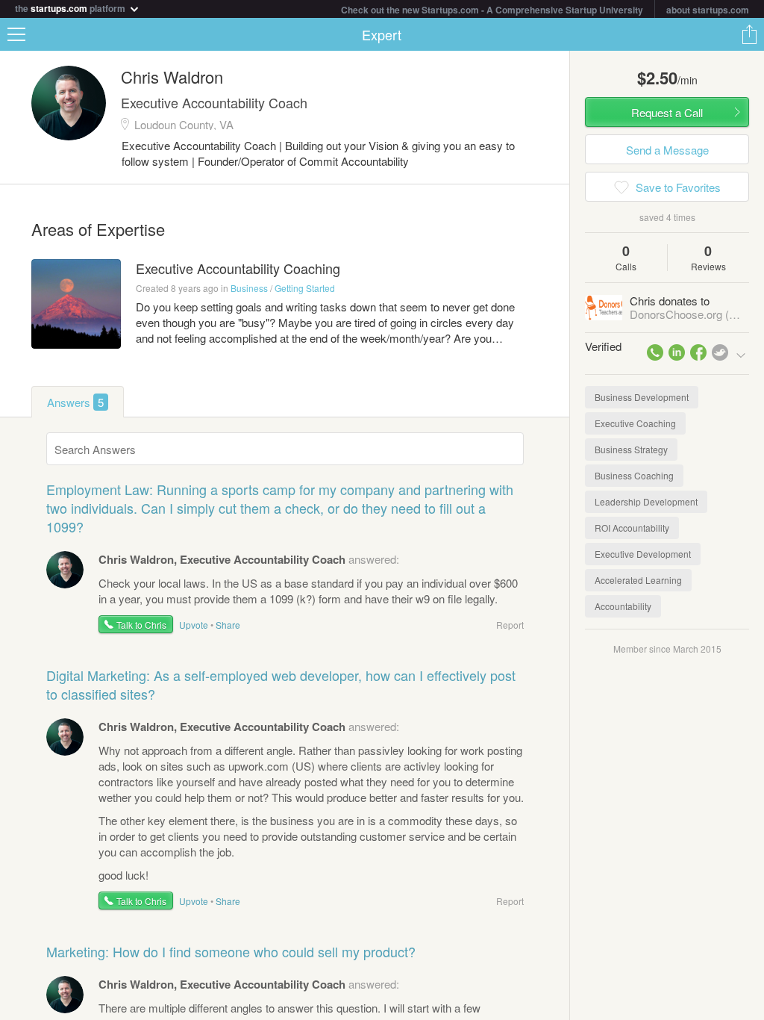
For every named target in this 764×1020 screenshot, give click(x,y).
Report (510, 624)
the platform (71, 7)
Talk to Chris (141, 624)
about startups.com (707, 9)
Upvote (193, 624)
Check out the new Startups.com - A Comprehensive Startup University (492, 9)
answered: (248, 559)
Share (749, 34)
